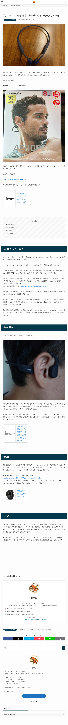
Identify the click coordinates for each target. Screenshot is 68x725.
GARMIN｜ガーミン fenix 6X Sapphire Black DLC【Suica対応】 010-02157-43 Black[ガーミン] (21, 493)
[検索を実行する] (63, 648)
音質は (10, 230)
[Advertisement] (34, 559)
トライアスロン (31, 629)
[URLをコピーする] (60, 638)
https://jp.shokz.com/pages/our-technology (34, 286)
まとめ (10, 233)
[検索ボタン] (66, 2)
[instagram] (34, 701)
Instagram (30, 619)
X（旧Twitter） (42, 619)
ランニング (48, 629)
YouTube (24, 619)
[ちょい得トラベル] (34, 2)
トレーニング (40, 629)
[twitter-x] (32, 701)
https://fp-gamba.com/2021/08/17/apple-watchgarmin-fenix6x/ (22, 478)
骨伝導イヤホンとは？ (15, 224)
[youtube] (36, 701)
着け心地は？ (12, 227)
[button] (8, 638)
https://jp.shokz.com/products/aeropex (14, 179)
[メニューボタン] (2, 2)
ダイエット (22, 629)
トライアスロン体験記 (10, 19)
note (36, 619)
